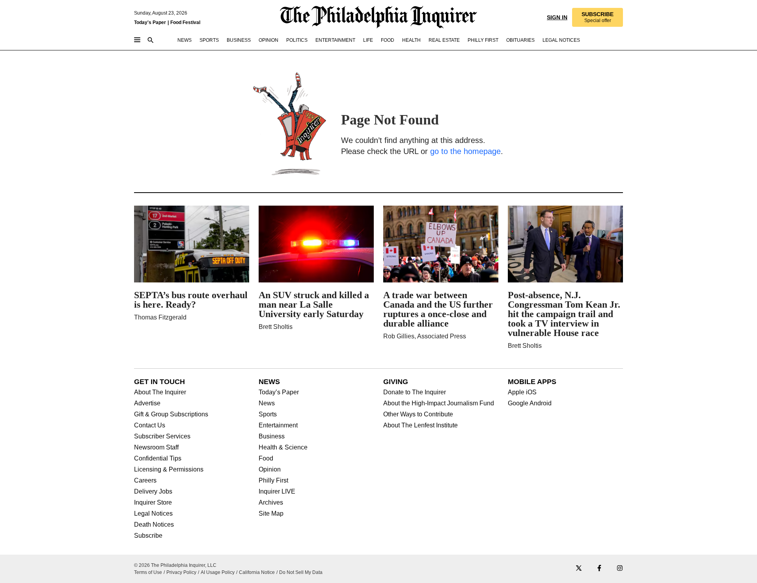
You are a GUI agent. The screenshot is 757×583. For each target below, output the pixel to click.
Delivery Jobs (153, 491)
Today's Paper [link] (150, 22)
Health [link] (411, 40)
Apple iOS (522, 392)
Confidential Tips (157, 458)
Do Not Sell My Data (301, 572)
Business (272, 436)
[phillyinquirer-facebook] (599, 568)
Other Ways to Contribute (418, 414)
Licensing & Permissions (168, 469)
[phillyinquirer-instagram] (620, 568)
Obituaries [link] (520, 40)
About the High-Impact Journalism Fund (438, 403)
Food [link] (387, 40)
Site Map (271, 514)
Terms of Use (148, 572)
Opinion (270, 469)
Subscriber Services (162, 436)
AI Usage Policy (218, 572)
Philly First (273, 480)
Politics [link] (297, 40)
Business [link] (239, 40)
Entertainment (278, 425)
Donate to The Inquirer (414, 392)
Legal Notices (153, 514)
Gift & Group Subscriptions (171, 414)
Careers (145, 480)
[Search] (151, 40)
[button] (597, 17)
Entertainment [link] (335, 40)
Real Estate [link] (444, 40)
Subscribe (148, 536)
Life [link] (368, 40)
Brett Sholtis (276, 326)
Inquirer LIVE (277, 491)
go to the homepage (465, 151)
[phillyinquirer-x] (579, 568)
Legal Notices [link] (561, 40)
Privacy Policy (181, 572)
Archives (271, 502)
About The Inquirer (160, 392)
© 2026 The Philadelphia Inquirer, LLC (175, 565)
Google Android (530, 403)
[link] (597, 17)
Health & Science (283, 447)
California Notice (257, 572)
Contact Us (149, 425)
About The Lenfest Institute (420, 425)
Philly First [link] (483, 40)
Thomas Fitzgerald (160, 317)
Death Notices (154, 525)
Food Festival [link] (185, 22)
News (267, 403)
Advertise (147, 403)
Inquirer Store (153, 502)
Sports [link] (209, 40)
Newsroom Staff (156, 447)
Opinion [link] (268, 40)
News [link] (184, 40)
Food (266, 458)
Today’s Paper (279, 392)
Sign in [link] (557, 17)
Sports (268, 414)
